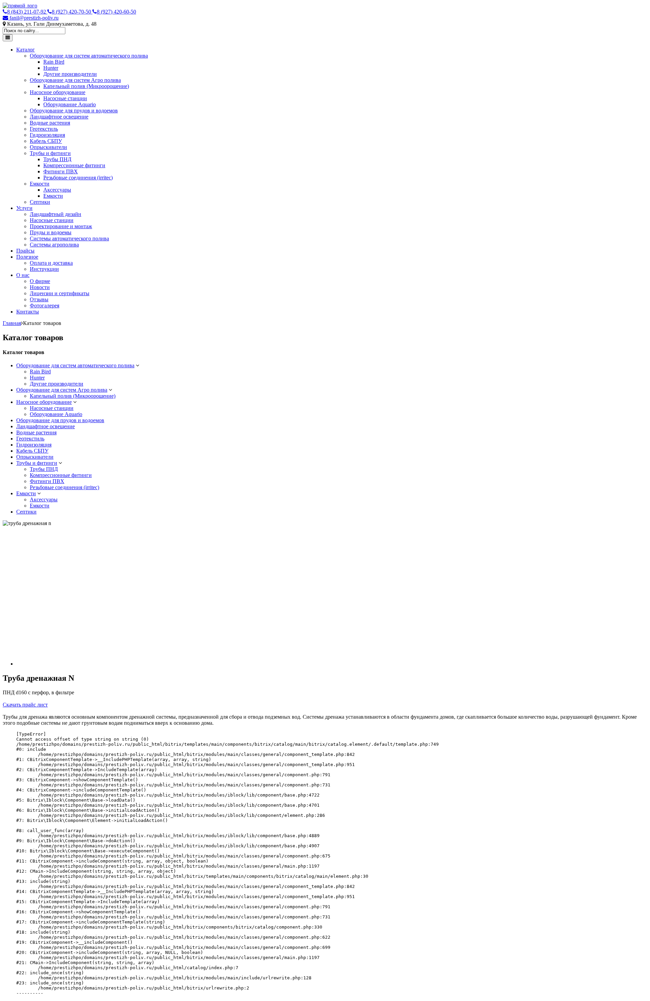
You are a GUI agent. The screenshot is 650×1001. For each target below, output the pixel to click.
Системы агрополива (54, 244)
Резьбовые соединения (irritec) (78, 177)
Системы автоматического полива (69, 238)
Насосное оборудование (57, 92)
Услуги (24, 208)
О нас (22, 275)
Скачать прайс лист (25, 705)
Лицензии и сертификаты (59, 293)
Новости (40, 287)
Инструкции (44, 269)
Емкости (39, 184)
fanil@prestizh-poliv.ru (33, 18)
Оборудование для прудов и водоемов (74, 110)
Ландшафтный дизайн (55, 214)
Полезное (27, 257)
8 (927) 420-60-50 (116, 12)
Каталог (25, 49)
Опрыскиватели (48, 147)
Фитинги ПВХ (60, 171)
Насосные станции (65, 98)
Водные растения (50, 123)
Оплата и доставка (51, 263)
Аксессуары (57, 190)
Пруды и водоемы (50, 232)
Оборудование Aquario (69, 104)
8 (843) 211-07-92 (27, 12)
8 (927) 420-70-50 (72, 12)
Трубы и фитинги (50, 153)
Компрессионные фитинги (74, 165)
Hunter (50, 68)
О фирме (40, 281)
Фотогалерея (44, 305)
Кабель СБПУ (46, 141)
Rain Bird (53, 62)
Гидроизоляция (47, 135)
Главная (12, 323)
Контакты (27, 311)
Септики (40, 202)
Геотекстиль (44, 129)
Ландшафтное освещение (59, 116)
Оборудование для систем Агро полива (75, 80)
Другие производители (70, 74)
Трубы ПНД (57, 159)
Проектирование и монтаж (61, 226)
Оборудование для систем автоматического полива (89, 56)
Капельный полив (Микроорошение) (86, 86)
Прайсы (25, 251)
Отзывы (39, 299)
